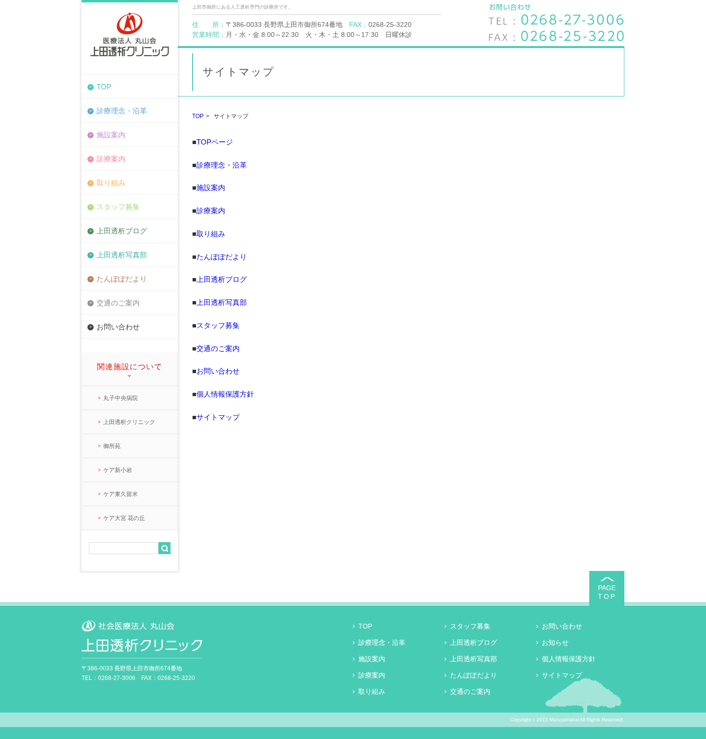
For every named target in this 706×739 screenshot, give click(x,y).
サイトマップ (218, 417)
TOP (104, 87)
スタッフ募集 (118, 207)
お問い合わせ (118, 327)
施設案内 (111, 135)
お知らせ (555, 642)
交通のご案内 (118, 303)
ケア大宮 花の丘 (124, 518)
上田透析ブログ (122, 231)
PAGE (607, 592)
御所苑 (112, 446)
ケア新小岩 (117, 470)
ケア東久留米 (120, 494)
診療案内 (111, 159)
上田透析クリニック (129, 422)
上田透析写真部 (122, 255)
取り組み (111, 183)
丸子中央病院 (120, 398)
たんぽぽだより (122, 279)
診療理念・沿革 (122, 111)
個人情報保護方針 (225, 394)
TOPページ (214, 142)
